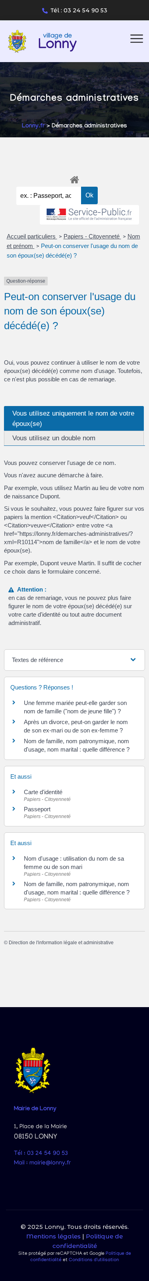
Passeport (37, 809)
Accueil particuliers (32, 236)
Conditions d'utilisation (94, 1260)
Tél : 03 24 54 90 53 (78, 10)
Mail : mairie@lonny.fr (42, 1163)
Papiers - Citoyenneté (92, 236)
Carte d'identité (43, 792)
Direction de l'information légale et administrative (61, 942)
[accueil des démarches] (74, 178)
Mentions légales (53, 1236)
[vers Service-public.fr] (89, 215)
